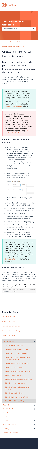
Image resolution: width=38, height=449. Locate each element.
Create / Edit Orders (8, 335)
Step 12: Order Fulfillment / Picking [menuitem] (17, 397)
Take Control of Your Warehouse (13, 23)
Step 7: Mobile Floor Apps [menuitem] (14, 375)
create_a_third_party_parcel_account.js (15, 289)
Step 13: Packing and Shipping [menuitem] (16, 401)
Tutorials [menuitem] (6, 405)
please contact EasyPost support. (17, 132)
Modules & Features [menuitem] (10, 425)
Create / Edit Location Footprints (12, 331)
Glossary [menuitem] (6, 429)
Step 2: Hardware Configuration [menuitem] (16, 353)
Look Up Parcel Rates (8, 316)
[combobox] (17, 29)
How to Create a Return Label (11, 326)
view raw (32, 289)
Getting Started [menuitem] (8, 341)
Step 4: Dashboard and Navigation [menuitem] (17, 363)
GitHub (14, 291)
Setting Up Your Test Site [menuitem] (14, 345)
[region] (19, 286)
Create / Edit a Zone (8, 321)
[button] (34, 341)
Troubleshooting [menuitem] (9, 409)
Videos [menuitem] (5, 421)
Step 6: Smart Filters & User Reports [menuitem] (18, 371)
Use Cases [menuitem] (6, 417)
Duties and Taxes (11, 259)
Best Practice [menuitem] (8, 413)
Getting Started (22, 42)
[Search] (34, 29)
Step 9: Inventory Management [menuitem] (16, 383)
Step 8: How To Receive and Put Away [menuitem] (18, 379)
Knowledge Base (8, 42)
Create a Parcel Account (13, 106)
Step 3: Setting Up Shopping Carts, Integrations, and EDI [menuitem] (17, 358)
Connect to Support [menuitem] (10, 433)
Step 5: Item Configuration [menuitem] (14, 367)
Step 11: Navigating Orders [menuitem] (14, 393)
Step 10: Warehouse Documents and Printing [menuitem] (17, 388)
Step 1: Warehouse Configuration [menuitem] (16, 349)
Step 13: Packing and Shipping (13, 46)
